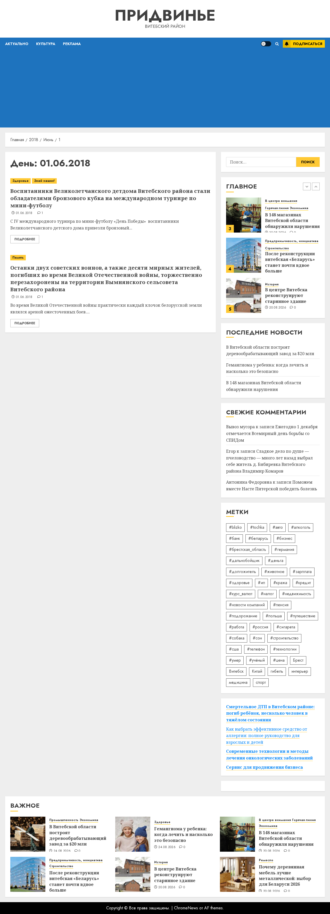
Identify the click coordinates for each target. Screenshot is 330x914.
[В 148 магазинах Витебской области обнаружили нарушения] (243, 215)
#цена (279, 660)
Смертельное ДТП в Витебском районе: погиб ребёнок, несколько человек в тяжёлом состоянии (270, 713)
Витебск (236, 671)
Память (18, 257)
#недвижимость (296, 594)
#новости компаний (247, 605)
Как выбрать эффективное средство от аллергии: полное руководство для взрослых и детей (266, 735)
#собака (236, 638)
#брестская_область (247, 549)
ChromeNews (186, 908)
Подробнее (24, 239)
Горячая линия (276, 208)
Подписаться (307, 43)
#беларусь (258, 538)
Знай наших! (44, 180)
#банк (234, 538)
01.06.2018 (24, 213)
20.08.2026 (277, 308)
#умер (235, 660)
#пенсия (280, 605)
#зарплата (302, 572)
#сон (257, 638)
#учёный (257, 660)
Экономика (299, 208)
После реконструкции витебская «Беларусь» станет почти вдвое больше (290, 262)
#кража (280, 583)
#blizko (235, 527)
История (271, 284)
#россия (260, 627)
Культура (45, 43)
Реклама (72, 43)
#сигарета (285, 627)
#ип (261, 583)
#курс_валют (240, 594)
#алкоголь (300, 527)
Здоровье (20, 180)
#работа (236, 627)
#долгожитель (242, 572)
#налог (267, 594)
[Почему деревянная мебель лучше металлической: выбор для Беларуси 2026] (237, 874)
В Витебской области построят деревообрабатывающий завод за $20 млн (77, 835)
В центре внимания (281, 201)
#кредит (303, 583)
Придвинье (165, 15)
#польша (274, 616)
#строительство (284, 638)
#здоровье (239, 583)
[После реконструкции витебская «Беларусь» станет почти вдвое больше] (243, 255)
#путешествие (302, 616)
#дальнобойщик (244, 560)
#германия (284, 549)
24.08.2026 (62, 851)
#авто (278, 527)
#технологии (284, 649)
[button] (277, 44)
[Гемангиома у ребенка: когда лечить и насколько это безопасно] (132, 834)
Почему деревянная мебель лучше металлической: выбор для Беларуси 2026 (285, 875)
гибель (276, 671)
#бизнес (284, 538)
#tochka (257, 527)
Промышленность (63, 820)
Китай (257, 671)
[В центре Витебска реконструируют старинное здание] (243, 295)
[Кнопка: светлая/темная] (266, 43)
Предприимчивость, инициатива (291, 241)
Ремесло (266, 860)
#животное (274, 572)
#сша (234, 649)
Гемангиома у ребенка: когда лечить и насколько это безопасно (267, 368)
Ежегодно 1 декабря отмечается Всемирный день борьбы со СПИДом (272, 433)
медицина (238, 682)
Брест (298, 660)
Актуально (16, 43)
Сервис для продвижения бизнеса (264, 767)
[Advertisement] (165, 89)
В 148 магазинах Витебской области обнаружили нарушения (292, 220)
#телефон (256, 649)
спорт (261, 682)
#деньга (275, 560)
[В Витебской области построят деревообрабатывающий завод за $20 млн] (27, 834)
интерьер (299, 671)
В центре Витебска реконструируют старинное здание (286, 295)
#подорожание (243, 616)
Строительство (277, 248)
